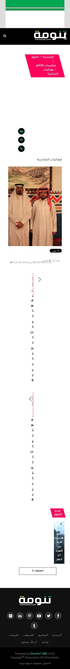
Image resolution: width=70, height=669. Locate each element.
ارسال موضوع (29, 641)
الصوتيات (13, 634)
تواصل (45, 641)
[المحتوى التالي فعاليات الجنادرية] (35, 448)
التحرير (45, 261)
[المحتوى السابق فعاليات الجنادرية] (35, 328)
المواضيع (43, 634)
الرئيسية (48, 57)
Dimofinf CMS (38, 653)
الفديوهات (28, 634)
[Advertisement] (35, 120)
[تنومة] (35, 601)
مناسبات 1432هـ (45, 65)
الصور (35, 57)
